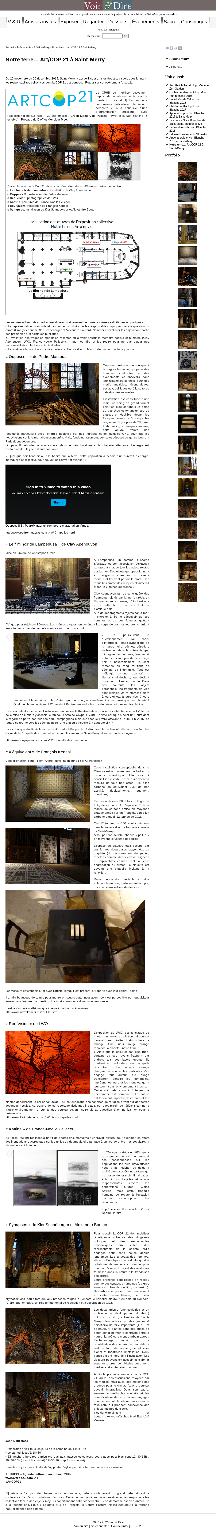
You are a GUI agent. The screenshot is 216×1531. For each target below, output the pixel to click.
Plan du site (80, 1526)
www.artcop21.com (19, 1477)
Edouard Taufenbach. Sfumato (188, 134)
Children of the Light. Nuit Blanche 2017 (184, 108)
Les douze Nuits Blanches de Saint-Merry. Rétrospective (187, 122)
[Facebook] (171, 48)
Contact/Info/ (119, 1526)
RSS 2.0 (137, 1526)
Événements (24, 47)
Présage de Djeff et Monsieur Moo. (44, 119)
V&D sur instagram (108, 29)
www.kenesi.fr (29, 1012)
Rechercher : (94, 35)
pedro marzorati (64, 525)
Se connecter (100, 1526)
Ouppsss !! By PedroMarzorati (25, 525)
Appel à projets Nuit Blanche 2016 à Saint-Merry (186, 139)
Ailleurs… (175, 66)
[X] (180, 48)
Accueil (9, 47)
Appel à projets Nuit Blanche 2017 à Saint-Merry (186, 115)
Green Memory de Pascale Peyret (93, 115)
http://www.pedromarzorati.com (26, 532)
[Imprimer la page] (175, 48)
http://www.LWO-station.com (24, 1117)
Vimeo (84, 525)
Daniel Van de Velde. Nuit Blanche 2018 (184, 101)
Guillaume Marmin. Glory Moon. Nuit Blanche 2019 (188, 94)
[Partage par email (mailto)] (167, 48)
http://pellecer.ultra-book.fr (119, 1209)
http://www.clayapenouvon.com (26, 740)
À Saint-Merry (41, 47)
